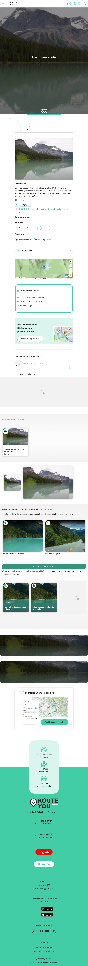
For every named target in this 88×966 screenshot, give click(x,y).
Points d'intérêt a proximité (30, 301)
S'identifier (44, 864)
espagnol (18, 212)
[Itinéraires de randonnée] (23, 536)
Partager (19, 130)
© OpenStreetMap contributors (65, 278)
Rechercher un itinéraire (45, 836)
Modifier (29, 130)
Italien (43, 209)
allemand (51, 209)
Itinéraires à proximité (30, 339)
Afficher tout (46, 509)
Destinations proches (28, 305)
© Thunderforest (52, 278)
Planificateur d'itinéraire (54, 722)
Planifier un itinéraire (46, 822)
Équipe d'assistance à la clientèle (44, 963)
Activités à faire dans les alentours (33, 297)
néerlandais (28, 212)
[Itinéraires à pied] (65, 536)
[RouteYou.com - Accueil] (12, 3)
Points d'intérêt (7, 119)
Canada (14, 119)
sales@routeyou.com (45, 951)
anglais (59, 209)
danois (66, 209)
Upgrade (44, 852)
